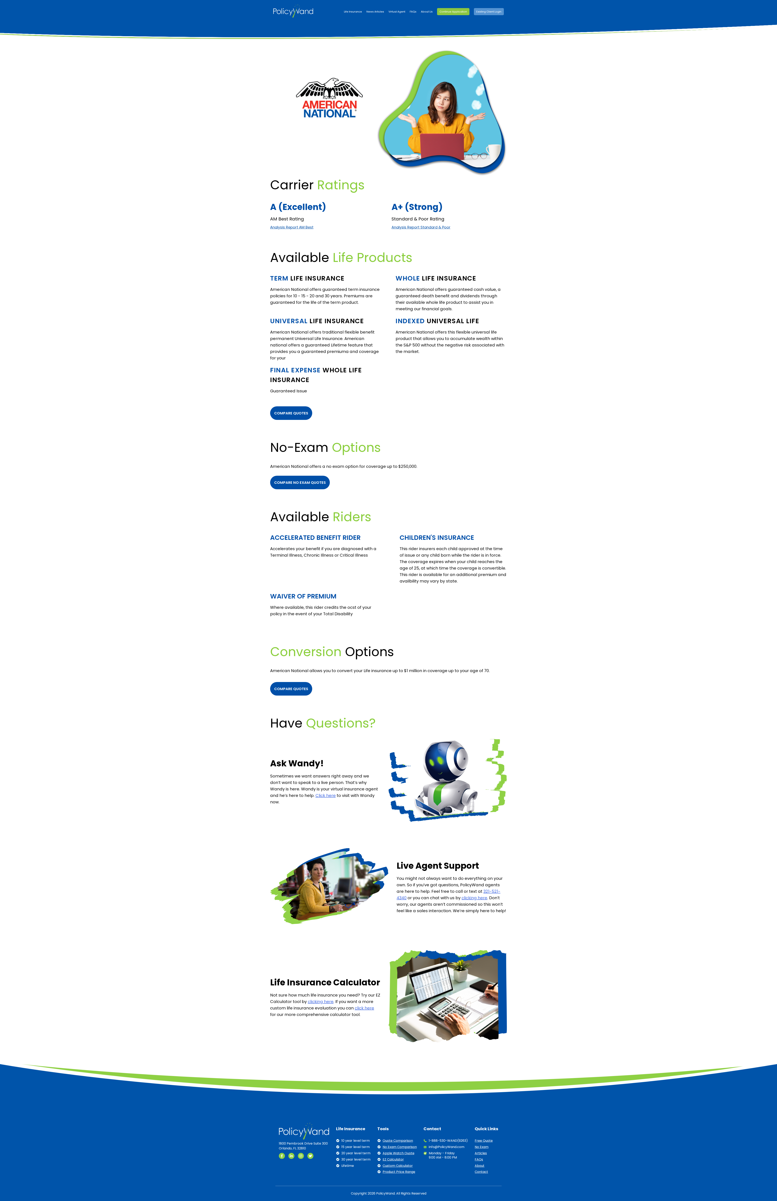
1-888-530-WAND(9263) (448, 1141)
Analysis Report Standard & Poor (421, 227)
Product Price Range (399, 1172)
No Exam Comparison (400, 1147)
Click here (325, 795)
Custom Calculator (398, 1166)
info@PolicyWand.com (446, 1147)
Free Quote (484, 1141)
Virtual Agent (396, 12)
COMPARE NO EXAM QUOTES (300, 482)
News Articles (375, 12)
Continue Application (453, 12)
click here (364, 1008)
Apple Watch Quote (398, 1153)
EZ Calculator (393, 1160)
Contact (481, 1172)
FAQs (413, 12)
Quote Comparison (398, 1141)
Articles (481, 1153)
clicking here (474, 898)
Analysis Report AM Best (291, 227)
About (479, 1166)
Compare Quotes (291, 413)
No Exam (481, 1147)
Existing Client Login (488, 12)
